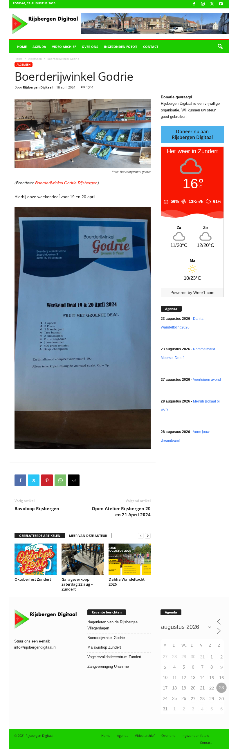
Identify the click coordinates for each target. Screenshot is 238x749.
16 (221, 677)
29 (211, 698)
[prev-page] (141, 536)
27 (193, 698)
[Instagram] (202, 4)
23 (221, 687)
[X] (211, 4)
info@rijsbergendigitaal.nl (35, 647)
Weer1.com (203, 292)
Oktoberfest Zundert (33, 579)
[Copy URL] (87, 480)
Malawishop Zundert (104, 647)
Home (22, 46)
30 (221, 698)
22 (211, 688)
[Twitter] (33, 480)
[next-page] (148, 536)
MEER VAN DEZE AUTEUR (88, 535)
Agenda (39, 46)
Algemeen (35, 59)
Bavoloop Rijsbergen (37, 508)
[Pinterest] (47, 480)
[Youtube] (220, 4)
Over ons (90, 46)
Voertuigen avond (207, 380)
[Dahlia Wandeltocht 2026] (130, 559)
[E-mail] (74, 480)
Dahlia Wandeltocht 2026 (127, 582)
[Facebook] (193, 4)
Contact (150, 46)
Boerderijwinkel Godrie (106, 638)
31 (202, 656)
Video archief (64, 46)
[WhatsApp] (60, 480)
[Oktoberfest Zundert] (36, 559)
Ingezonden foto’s (120, 46)
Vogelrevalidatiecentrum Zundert (114, 657)
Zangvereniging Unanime (108, 666)
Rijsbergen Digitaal (38, 87)
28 (202, 698)
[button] (220, 46)
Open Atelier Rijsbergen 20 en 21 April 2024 (121, 511)
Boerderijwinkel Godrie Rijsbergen (66, 183)
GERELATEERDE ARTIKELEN (39, 535)
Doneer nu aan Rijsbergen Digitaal (192, 134)
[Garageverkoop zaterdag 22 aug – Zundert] (83, 559)
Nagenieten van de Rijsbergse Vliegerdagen (112, 625)
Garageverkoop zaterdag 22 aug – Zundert (77, 584)
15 (211, 677)
